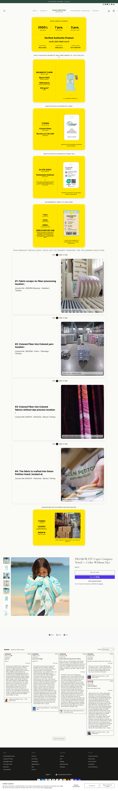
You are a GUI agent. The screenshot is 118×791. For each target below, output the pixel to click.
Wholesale (62, 767)
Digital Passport (35, 764)
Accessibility (91, 764)
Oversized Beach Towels (9, 756)
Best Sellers (6, 767)
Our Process (34, 759)
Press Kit (34, 769)
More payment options (94, 581)
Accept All (92, 786)
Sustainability (35, 761)
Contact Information (93, 756)
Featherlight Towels (7, 761)
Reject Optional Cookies (107, 785)
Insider (43, 10)
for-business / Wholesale (80, 10)
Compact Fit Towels (8, 759)
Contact (95, 10)
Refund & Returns (64, 764)
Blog (33, 767)
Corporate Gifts (7, 769)
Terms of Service (92, 761)
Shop (35, 10)
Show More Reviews (59, 738)
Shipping (62, 761)
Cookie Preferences (93, 767)
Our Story (34, 756)
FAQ (61, 759)
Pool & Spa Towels (7, 764)
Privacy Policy (48, 787)
